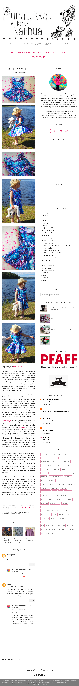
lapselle (62, 458)
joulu (68, 465)
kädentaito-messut (67, 507)
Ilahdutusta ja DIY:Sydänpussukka (62, 341)
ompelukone (60, 499)
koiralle (52, 529)
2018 (44, 225)
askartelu (44, 473)
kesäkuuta (47, 243)
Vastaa (32, 564)
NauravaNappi (47, 409)
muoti (51, 499)
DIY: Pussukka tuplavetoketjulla (61, 330)
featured (28, 512)
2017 (44, 273)
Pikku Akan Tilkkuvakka (50, 399)
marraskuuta (48, 230)
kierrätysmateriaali (48, 495)
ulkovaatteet (55, 503)
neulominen (66, 461)
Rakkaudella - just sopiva (50, 402)
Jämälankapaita (47, 430)
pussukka (68, 477)
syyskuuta (47, 235)
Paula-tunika (48, 248)
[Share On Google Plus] (33, 507)
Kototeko (46, 418)
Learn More (37, 685)
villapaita (55, 488)
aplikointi (67, 492)
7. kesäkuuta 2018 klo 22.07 (19, 574)
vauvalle (52, 480)
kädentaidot (45, 514)
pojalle (52, 522)
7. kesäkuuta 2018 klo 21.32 (14, 557)
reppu (61, 514)
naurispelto (11, 555)
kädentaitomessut (47, 533)
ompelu (48, 469)
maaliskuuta (48, 265)
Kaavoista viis (45, 492)
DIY (56, 458)
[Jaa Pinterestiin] (29, 507)
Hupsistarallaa (48, 428)
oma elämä (55, 461)
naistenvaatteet (46, 458)
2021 (44, 218)
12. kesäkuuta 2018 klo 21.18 (19, 610)
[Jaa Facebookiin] (22, 507)
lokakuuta (47, 233)
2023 (44, 213)
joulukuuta (47, 228)
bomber (64, 503)
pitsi (51, 473)
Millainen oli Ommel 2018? (52, 253)
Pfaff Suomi (45, 488)
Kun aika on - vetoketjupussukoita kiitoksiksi (58, 258)
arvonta (50, 510)
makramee (61, 529)
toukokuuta (47, 260)
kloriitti (54, 518)
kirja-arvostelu (62, 495)
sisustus (44, 477)
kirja (54, 492)
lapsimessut (64, 518)
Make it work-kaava (62, 473)
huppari (69, 499)
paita (60, 492)
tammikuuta (48, 270)
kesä (56, 510)
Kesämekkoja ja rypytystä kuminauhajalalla (57, 245)
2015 (44, 278)
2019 (44, 223)
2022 (44, 215)
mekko (18, 514)
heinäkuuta (47, 240)
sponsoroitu (70, 484)
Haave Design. (17, 367)
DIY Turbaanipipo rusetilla (59, 319)
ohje (72, 473)
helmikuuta (47, 268)
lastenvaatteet (9, 514)
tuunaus (44, 507)
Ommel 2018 (70, 529)
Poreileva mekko (49, 255)
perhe (59, 480)
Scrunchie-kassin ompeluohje (52, 421)
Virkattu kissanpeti (48, 440)
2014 (44, 280)
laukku (54, 514)
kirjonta (44, 529)
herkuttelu (45, 518)
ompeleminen (45, 461)
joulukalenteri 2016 (47, 484)
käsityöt (57, 454)
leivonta (44, 522)
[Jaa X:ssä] (25, 507)
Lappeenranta (53, 507)
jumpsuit (70, 525)
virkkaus (64, 488)
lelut (43, 510)
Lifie (42, 469)
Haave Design (6, 421)
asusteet (57, 469)
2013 (44, 283)
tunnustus (60, 522)
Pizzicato (45, 437)
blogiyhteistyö (17, 512)
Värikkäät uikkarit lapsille (51, 250)
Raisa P (9, 584)
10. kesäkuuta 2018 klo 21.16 (15, 586)
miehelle (44, 499)
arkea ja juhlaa (46, 465)
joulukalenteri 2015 (55, 477)
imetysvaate (61, 525)
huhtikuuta (47, 263)
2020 (44, 220)
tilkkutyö (44, 503)
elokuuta (47, 238)
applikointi (64, 510)
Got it (45, 685)
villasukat (60, 484)
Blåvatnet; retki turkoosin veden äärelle (55, 411)
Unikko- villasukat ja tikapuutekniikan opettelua (63, 308)
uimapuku (69, 514)
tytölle (43, 480)
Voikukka (22, 427)
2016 (44, 275)
